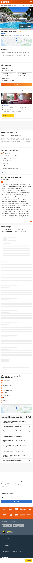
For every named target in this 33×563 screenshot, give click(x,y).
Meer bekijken (4, 59)
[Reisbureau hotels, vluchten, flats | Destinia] (5, 2)
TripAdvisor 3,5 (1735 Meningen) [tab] (21, 230)
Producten (5, 538)
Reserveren (28, 560)
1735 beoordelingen (17, 35)
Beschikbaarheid (7, 115)
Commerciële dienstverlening (12, 552)
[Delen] (31, 10)
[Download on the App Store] (19, 526)
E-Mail (2, 486)
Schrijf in (16, 501)
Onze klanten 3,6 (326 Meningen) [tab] (7, 230)
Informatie (5, 545)
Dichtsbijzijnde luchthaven (7, 493)
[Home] (1, 6)
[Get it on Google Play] (7, 526)
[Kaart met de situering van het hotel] (16, 41)
